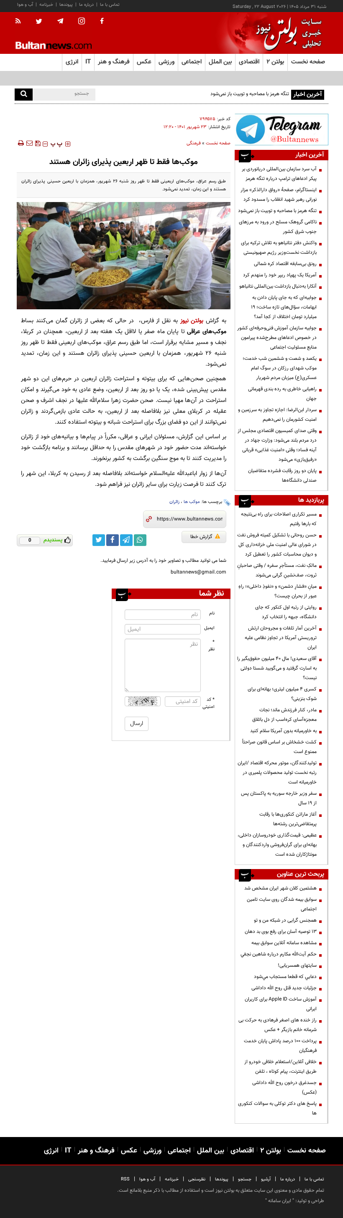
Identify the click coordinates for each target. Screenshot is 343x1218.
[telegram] (60, 21)
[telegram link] (126, 540)
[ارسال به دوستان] (29, 143)
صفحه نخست (308, 62)
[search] (24, 94)
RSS (125, 1179)
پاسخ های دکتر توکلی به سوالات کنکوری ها (277, 1108)
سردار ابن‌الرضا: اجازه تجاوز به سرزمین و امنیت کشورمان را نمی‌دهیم (277, 414)
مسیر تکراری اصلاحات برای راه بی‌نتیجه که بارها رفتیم (279, 519)
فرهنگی (194, 143)
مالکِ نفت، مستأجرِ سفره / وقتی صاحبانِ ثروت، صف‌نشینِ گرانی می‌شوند (277, 570)
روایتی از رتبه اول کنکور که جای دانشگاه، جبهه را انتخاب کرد (286, 612)
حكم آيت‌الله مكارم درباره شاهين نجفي (279, 954)
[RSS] (20, 22)
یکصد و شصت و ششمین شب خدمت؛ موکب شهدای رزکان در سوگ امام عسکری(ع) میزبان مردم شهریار (280, 368)
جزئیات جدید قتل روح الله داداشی (284, 988)
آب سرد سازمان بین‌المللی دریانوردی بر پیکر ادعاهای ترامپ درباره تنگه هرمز (279, 173)
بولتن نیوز (192, 321)
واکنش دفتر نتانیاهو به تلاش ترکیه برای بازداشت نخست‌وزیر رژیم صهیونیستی (279, 247)
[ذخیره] (38, 143)
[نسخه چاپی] (20, 143)
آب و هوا (25, 4)
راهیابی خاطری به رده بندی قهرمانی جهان (282, 393)
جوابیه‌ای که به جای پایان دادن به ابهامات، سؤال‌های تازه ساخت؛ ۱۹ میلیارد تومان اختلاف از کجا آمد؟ (284, 307)
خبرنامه (46, 4)
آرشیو (266, 1179)
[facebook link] (112, 540)
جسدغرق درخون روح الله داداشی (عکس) (284, 1087)
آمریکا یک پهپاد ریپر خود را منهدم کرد (280, 275)
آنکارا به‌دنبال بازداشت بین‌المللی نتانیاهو (278, 286)
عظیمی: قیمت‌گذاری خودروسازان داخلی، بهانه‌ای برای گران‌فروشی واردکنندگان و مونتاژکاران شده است (277, 844)
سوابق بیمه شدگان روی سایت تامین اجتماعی (282, 904)
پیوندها (66, 4)
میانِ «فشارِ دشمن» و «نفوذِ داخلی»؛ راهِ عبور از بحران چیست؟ (277, 591)
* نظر (211, 646)
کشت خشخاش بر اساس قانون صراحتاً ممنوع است (279, 747)
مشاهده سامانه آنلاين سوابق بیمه (284, 943)
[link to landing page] (286, 33)
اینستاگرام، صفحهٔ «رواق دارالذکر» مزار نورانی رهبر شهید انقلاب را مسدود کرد (279, 194)
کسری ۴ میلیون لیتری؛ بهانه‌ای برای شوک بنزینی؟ (282, 693)
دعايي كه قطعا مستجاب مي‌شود (285, 976)
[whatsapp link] (140, 540)
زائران (174, 501)
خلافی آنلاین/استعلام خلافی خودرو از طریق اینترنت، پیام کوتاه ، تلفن (280, 1066)
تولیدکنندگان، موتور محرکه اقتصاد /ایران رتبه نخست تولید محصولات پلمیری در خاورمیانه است (277, 772)
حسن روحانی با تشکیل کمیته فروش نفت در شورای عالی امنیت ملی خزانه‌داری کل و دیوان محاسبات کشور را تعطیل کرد (277, 544)
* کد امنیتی (209, 703)
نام (212, 613)
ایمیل (209, 628)
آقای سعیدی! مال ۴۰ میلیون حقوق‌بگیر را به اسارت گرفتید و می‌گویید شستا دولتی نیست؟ (277, 668)
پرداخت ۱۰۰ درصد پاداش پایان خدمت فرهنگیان (280, 1045)
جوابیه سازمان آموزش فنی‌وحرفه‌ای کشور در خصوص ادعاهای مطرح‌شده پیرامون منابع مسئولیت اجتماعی (277, 337)
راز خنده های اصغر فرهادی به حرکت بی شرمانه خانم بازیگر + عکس (277, 1025)
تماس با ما (110, 4)
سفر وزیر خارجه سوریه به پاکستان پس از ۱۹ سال (279, 798)
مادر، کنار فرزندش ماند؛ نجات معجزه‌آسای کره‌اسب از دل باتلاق (284, 714)
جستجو (244, 1179)
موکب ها (192, 501)
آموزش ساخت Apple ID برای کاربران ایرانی (281, 1004)
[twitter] (39, 22)
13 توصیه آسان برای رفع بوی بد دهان (281, 931)
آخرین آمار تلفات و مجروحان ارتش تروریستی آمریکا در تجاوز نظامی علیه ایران (281, 637)
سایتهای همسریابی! (297, 965)
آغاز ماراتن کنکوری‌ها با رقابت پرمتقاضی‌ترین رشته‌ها (288, 819)
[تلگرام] (281, 129)
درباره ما (86, 4)
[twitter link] (98, 540)
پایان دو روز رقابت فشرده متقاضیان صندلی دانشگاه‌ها (282, 475)
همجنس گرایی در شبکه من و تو (285, 920)
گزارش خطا (201, 537)
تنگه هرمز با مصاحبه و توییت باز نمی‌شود (277, 211)
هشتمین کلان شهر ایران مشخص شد (280, 888)
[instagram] (81, 22)
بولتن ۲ (275, 62)
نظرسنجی (196, 1179)
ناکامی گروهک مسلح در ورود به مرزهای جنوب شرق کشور (278, 226)
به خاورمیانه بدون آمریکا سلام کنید (283, 731)
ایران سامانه (279, 1201)
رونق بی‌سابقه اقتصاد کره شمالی (285, 264)
